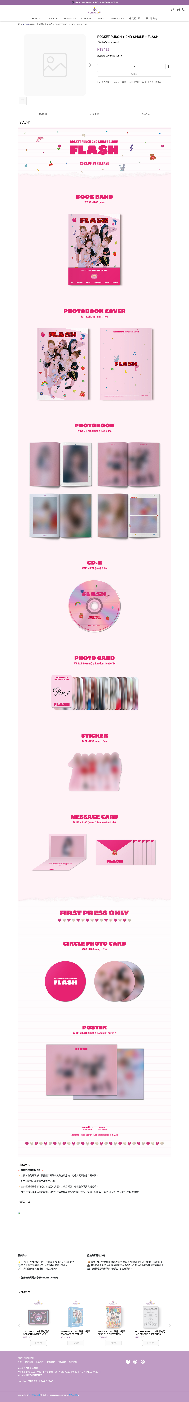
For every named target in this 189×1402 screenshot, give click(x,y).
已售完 (134, 73)
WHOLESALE (117, 18)
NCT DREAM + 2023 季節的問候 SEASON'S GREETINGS (150, 1333)
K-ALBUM (52, 18)
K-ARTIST (37, 18)
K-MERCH (86, 18)
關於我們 (29, 1362)
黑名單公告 (151, 18)
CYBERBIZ (73, 1395)
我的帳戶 (40, 1362)
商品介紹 (43, 114)
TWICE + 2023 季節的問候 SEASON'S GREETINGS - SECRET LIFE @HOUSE (36, 1333)
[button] (90, 65)
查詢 (20, 1362)
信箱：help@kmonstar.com (30, 1375)
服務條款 (73, 1362)
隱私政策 (62, 1362)
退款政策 (51, 1362)
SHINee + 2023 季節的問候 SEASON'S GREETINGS (111, 1333)
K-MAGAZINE (69, 18)
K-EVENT (100, 18)
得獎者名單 (134, 18)
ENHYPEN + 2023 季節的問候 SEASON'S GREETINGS (75, 1333)
